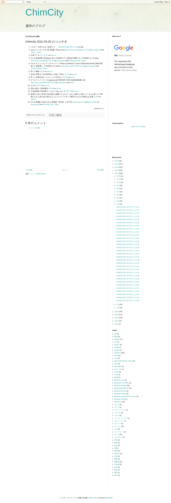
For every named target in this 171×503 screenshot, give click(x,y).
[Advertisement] (65, 149)
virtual (116, 372)
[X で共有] (55, 115)
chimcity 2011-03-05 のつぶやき (127, 285)
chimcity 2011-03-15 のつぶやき (127, 254)
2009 (117, 315)
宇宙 (115, 440)
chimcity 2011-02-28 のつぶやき (127, 300)
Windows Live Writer (121, 383)
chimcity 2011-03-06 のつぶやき (127, 282)
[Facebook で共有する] (58, 115)
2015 (117, 167)
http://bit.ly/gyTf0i (65, 47)
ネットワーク (119, 432)
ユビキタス (118, 437)
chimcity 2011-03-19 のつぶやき (127, 241)
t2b (103, 108)
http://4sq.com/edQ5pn (75, 50)
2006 (117, 324)
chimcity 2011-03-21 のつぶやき (127, 235)
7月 (117, 192)
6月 (117, 195)
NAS (116, 364)
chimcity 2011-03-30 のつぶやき (127, 207)
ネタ (115, 429)
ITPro (116, 356)
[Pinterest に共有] (60, 115)
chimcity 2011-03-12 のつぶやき (127, 263)
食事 (115, 459)
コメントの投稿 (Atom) (37, 174)
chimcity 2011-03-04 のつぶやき (127, 288)
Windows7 (118, 402)
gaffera (91, 498)
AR (115, 334)
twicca (53, 55)
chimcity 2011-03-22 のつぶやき (127, 232)
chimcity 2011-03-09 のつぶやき (127, 272)
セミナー (117, 424)
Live (115, 358)
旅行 (115, 475)
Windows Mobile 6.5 (121, 388)
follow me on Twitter (138, 127)
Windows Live (119, 380)
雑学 (115, 451)
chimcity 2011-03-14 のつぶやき (127, 257)
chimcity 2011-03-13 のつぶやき (127, 260)
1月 (117, 308)
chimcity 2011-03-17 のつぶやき (127, 247)
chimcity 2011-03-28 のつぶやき (127, 213)
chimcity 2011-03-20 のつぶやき (127, 238)
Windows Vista (119, 399)
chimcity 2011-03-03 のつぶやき (127, 291)
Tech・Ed (117, 369)
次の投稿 (29, 170)
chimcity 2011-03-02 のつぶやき (127, 294)
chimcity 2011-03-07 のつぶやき (127, 279)
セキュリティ (119, 421)
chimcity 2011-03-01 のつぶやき (127, 297)
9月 (117, 185)
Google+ (117, 353)
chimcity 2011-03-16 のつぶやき (127, 251)
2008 (117, 318)
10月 (118, 182)
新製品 (116, 462)
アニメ (116, 407)
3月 (117, 204)
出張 (115, 456)
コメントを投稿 (34, 128)
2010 (117, 312)
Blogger (110, 498)
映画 (115, 443)
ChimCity (44, 12)
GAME (116, 347)
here (72, 83)
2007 (117, 321)
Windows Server (120, 394)
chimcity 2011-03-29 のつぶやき (127, 210)
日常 (115, 467)
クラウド (117, 413)
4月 (117, 201)
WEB (116, 377)
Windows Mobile (120, 385)
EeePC (116, 345)
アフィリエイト (119, 410)
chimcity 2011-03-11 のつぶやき (127, 266)
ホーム (64, 170)
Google (117, 350)
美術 (115, 470)
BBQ (116, 337)
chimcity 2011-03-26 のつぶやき (127, 219)
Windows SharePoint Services (125, 396)
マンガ (116, 434)
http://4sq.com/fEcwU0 (70, 66)
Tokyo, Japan (36, 52)
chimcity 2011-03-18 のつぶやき (127, 244)
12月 (118, 176)
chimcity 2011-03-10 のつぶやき (127, 269)
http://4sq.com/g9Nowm (82, 102)
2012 (117, 170)
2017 (117, 161)
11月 (118, 179)
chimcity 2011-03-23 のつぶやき (127, 229)
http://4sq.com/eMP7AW (40, 83)
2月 (117, 304)
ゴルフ (116, 415)
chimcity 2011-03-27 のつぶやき (127, 216)
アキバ (116, 405)
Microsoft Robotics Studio (123, 361)
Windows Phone (120, 391)
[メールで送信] (50, 115)
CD (115, 342)
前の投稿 (100, 170)
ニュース (117, 426)
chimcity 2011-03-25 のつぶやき (127, 223)
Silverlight (117, 366)
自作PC (117, 454)
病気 (115, 473)
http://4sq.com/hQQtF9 (40, 61)
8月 (117, 189)
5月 (117, 198)
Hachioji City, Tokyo (51, 104)
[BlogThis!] (52, 115)
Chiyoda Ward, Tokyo (77, 61)
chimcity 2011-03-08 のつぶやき (127, 276)
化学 (115, 445)
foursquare (96, 50)
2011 (117, 173)
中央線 (116, 464)
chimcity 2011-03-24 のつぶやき (127, 226)
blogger (117, 339)
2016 (117, 164)
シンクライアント (120, 418)
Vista (116, 375)
